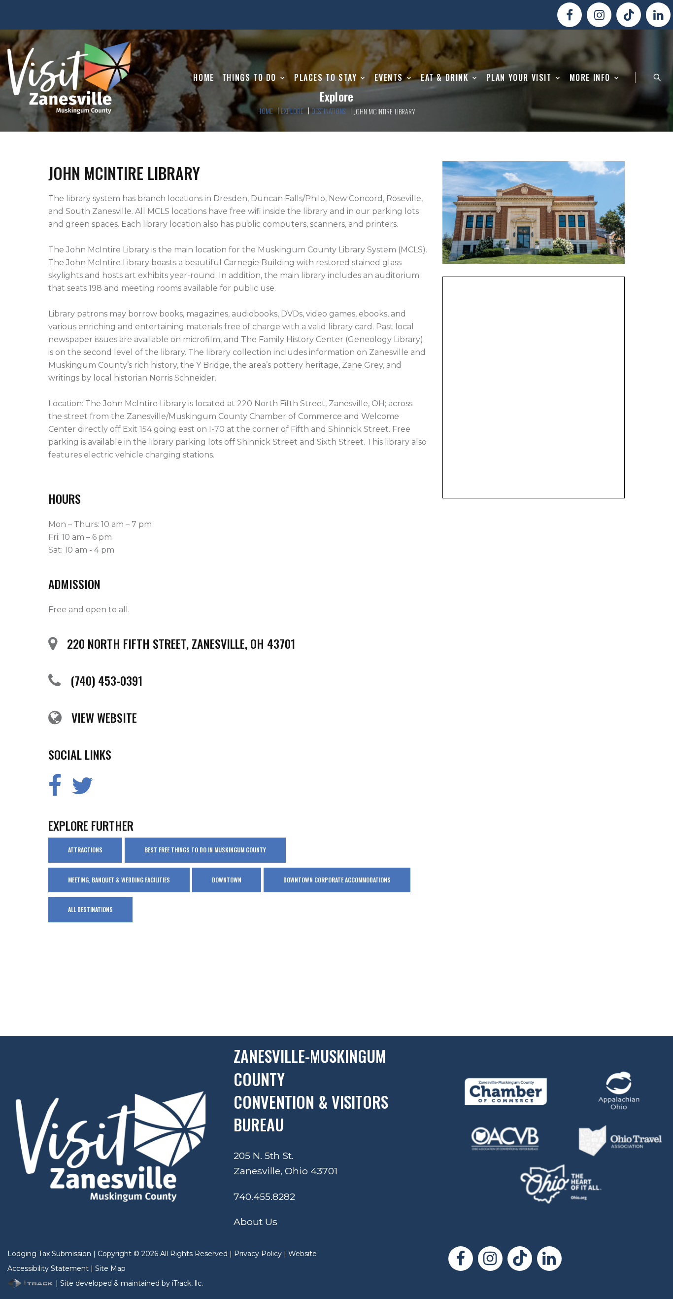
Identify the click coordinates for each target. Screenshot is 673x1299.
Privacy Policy (258, 1253)
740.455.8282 (264, 1196)
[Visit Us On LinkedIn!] (658, 14)
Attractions (85, 849)
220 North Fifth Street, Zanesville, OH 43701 (181, 643)
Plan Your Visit (519, 77)
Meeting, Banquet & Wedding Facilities (119, 880)
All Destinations (90, 909)
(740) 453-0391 (106, 680)
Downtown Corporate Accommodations (337, 880)
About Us (255, 1222)
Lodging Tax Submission (49, 1253)
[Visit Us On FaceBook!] (569, 14)
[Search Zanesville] (657, 77)
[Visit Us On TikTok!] (628, 14)
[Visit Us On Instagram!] (599, 14)
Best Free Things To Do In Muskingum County (205, 849)
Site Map (110, 1268)
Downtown (226, 880)
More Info (590, 77)
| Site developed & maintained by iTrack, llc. (128, 1283)
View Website (104, 717)
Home (203, 77)
